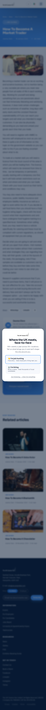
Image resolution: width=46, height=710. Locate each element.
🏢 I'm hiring (21, 369)
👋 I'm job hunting (22, 359)
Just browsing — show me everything (23, 377)
